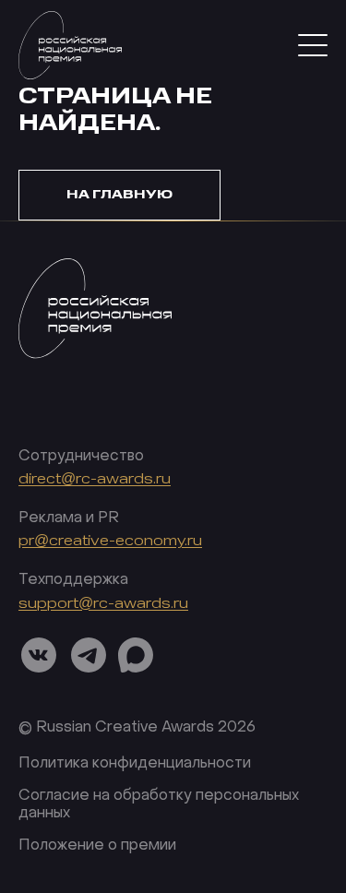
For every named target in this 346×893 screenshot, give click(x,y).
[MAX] (135, 655)
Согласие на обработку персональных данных (158, 805)
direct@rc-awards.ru (94, 479)
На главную (119, 194)
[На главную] (95, 334)
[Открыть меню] (313, 45)
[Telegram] (88, 655)
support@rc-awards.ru (103, 604)
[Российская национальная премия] (70, 45)
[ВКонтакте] (38, 655)
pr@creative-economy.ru (110, 541)
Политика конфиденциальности (134, 763)
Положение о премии (97, 846)
